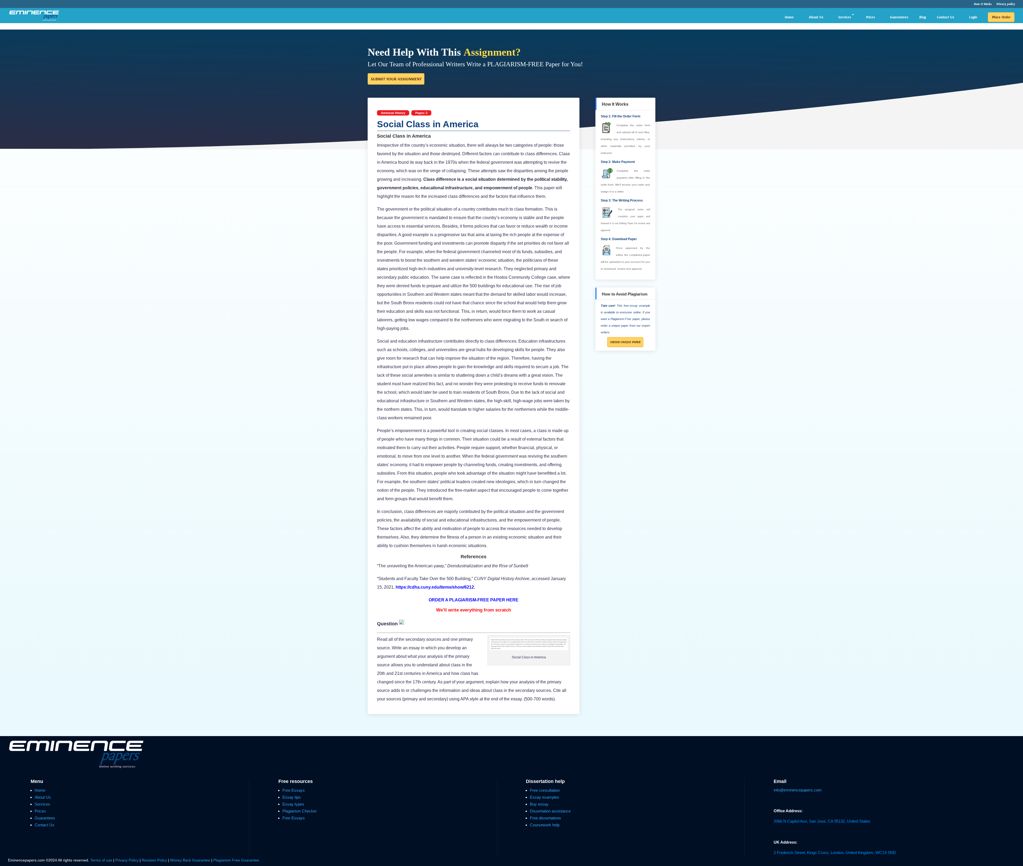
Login (973, 17)
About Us (816, 17)
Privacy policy (1005, 4)
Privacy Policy (127, 860)
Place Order (1001, 17)
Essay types (293, 804)
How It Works (983, 4)
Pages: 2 (421, 112)
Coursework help (544, 825)
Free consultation (545, 790)
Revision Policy (154, 860)
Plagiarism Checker (299, 811)
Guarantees (899, 17)
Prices (870, 17)
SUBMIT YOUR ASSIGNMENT (396, 78)
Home (789, 17)
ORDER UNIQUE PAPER (625, 342)
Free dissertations (545, 818)
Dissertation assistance (550, 811)
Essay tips (291, 797)
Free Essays (293, 790)
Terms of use (101, 860)
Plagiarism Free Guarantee (236, 860)
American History (393, 112)
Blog (922, 17)
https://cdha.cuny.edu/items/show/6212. (435, 587)
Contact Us (945, 17)
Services (844, 17)
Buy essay (539, 804)
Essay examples (544, 797)
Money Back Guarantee (190, 860)
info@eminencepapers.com (798, 790)
